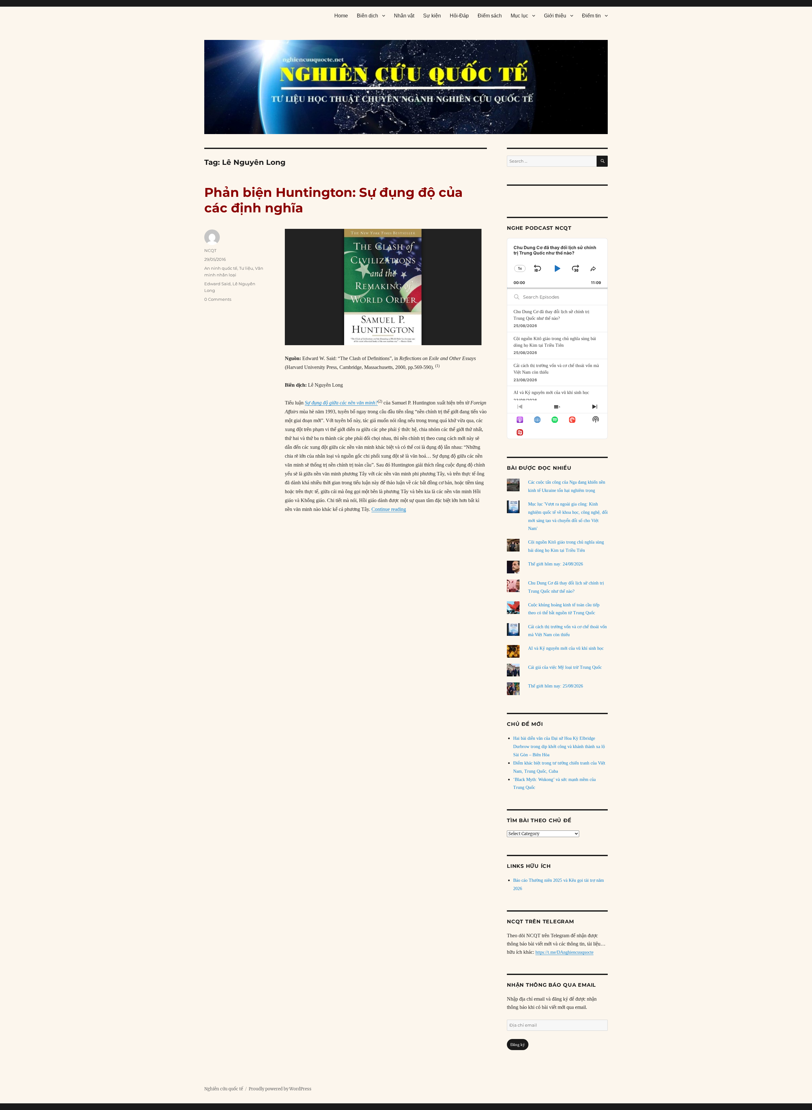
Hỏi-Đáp (459, 15)
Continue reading (388, 509)
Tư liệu (246, 268)
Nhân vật (404, 15)
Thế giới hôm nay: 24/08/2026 (555, 564)
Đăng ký (517, 1044)
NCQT (210, 250)
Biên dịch (367, 15)
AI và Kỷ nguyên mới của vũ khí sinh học (551, 392)
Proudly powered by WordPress (280, 1089)
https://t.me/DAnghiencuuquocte (564, 952)
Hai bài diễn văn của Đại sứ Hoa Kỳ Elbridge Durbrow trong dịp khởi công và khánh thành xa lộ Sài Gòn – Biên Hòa (559, 746)
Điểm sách (490, 15)
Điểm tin (591, 15)
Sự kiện (432, 15)
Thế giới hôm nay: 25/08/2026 (555, 686)
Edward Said (217, 283)
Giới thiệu (555, 15)
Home (341, 15)
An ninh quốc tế (220, 268)
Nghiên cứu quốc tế (223, 1089)
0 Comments (217, 299)
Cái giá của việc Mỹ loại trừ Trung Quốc (565, 667)
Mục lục (519, 15)
